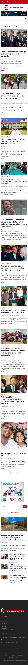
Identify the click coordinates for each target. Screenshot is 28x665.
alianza (3, 408)
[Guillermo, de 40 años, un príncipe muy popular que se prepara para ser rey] (14, 81)
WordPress (24, 660)
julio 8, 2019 (4, 458)
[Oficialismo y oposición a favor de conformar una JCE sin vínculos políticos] (14, 126)
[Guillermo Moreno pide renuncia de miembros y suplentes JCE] (14, 296)
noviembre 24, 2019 (6, 358)
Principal (8, 136)
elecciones (16, 315)
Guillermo (23, 58)
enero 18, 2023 (5, 58)
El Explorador (4, 628)
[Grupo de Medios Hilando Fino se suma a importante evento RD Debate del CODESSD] (4, 556)
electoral (7, 408)
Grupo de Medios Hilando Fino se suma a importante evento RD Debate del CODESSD (17, 557)
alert (13, 315)
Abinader (15, 186)
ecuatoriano (13, 58)
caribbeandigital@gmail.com (10, 642)
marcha (18, 273)
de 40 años (4, 103)
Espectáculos (4, 623)
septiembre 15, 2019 (6, 406)
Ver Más (4, 70)
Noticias (3, 136)
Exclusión (14, 231)
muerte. (20, 458)
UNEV (18, 360)
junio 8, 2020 (4, 229)
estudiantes (4, 360)
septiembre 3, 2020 (6, 186)
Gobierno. (19, 58)
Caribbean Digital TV (7, 629)
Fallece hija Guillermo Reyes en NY (13, 454)
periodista (14, 360)
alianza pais (19, 186)
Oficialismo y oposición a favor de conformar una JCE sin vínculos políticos (13, 141)
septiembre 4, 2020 (6, 146)
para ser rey (14, 103)
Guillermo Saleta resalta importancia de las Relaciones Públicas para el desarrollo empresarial (13, 351)
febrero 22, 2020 (5, 273)
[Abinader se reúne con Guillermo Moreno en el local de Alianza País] (14, 168)
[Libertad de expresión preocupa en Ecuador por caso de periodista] (14, 38)
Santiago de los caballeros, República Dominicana (14, 637)
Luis (16, 148)
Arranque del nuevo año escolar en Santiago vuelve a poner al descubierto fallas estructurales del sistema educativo (17, 579)
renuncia (22, 273)
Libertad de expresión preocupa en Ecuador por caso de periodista (13, 53)
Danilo (3, 148)
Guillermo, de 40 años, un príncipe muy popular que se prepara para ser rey (12, 95)
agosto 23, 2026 (5, 542)
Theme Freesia (19, 660)
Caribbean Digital (5, 660)
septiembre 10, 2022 (6, 100)
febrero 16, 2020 (5, 315)
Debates (4, 231)
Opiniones (3, 626)
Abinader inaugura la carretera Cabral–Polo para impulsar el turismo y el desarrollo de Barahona (14, 538)
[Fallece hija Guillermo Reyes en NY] (14, 435)
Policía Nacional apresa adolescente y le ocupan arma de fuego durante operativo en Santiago (18, 567)
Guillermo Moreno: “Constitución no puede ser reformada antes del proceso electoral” (12, 400)
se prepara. (19, 103)
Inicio (2, 620)
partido (16, 408)
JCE (11, 148)
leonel (13, 148)
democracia (8, 231)
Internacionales (5, 49)
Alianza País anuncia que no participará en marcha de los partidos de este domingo (12, 268)
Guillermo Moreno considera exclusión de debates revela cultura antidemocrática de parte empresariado (14, 222)
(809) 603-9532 (6, 640)
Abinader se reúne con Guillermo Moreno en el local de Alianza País (14, 181)
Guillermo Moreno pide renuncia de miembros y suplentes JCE (14, 311)
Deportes (3, 450)
